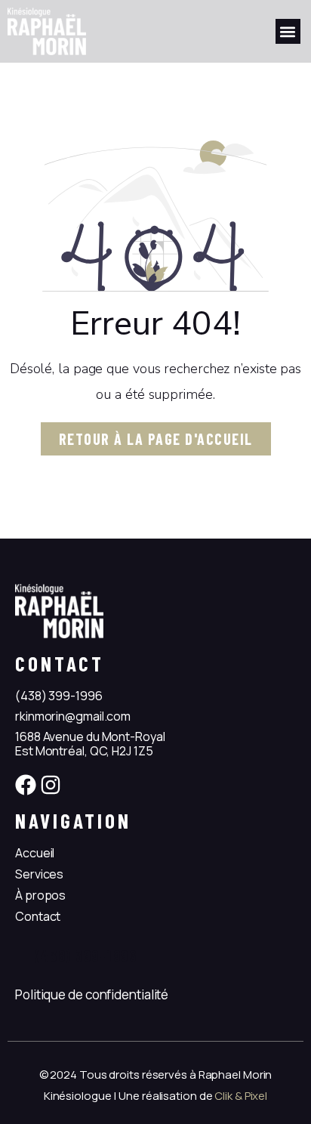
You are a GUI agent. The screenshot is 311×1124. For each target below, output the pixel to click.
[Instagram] (50, 784)
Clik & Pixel (240, 1096)
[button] (288, 31)
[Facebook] (25, 784)
